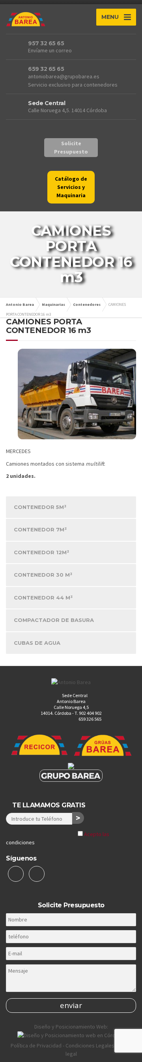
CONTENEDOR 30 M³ (43, 575)
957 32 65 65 (46, 43)
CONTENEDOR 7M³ (40, 529)
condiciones (20, 842)
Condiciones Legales (89, 1045)
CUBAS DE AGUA (37, 643)
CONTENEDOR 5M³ (40, 507)
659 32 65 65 (46, 68)
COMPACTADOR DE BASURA (54, 620)
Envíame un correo (50, 50)
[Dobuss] (71, 1034)
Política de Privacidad (36, 1045)
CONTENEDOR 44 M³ (43, 597)
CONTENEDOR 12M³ (41, 552)
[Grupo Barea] (71, 775)
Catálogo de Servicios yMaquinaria (71, 187)
